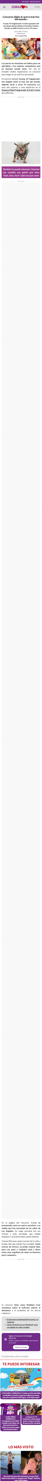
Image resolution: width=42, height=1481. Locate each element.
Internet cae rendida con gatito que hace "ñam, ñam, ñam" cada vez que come (21, 172)
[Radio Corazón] (19, 7)
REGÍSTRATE (35, 2)
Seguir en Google (21, 1347)
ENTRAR (25, 2)
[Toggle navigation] (4, 7)
